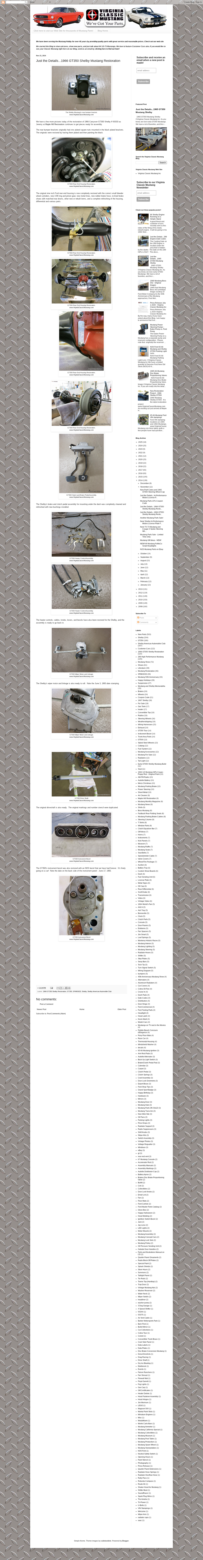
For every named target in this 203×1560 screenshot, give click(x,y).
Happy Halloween (145, 1213)
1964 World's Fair (145, 904)
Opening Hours (144, 1457)
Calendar (141, 1066)
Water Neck (142, 1294)
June (142, 568)
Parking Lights (144, 1120)
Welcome (141, 1511)
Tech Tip (141, 965)
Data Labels (143, 1345)
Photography (143, 1463)
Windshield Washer (146, 1044)
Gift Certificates (144, 1390)
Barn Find (142, 1324)
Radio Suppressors (146, 1129)
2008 (140, 606)
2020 (140, 459)
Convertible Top (144, 713)
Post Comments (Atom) (56, 1014)
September (145, 557)
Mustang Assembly (145, 1234)
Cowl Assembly (144, 1078)
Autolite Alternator (145, 1057)
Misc (140, 1418)
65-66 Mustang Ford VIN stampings (158, 416)
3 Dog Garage (143, 1306)
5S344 (140, 1312)
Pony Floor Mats (144, 1035)
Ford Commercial (145, 1007)
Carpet (140, 1069)
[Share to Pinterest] (69, 988)
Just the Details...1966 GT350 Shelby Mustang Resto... (152, 508)
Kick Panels (142, 841)
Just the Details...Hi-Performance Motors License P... (153, 496)
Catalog (141, 746)
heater (140, 709)
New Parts (142, 634)
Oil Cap (141, 886)
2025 (140, 442)
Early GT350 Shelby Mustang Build (152, 764)
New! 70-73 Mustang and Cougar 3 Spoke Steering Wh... (151, 529)
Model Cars (142, 1022)
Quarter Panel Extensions (148, 1469)
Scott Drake (142, 892)
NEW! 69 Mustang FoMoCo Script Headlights (151, 545)
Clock (140, 916)
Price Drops (142, 1123)
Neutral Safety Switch (146, 1454)
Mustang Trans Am (145, 1111)
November (144, 487)
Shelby (84, 991)
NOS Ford (142, 1451)
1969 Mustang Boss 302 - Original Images (158, 283)
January (143, 585)
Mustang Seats (144, 850)
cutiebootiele (106, 1541)
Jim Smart (142, 934)
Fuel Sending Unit (145, 877)
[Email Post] (51, 988)
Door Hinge (142, 1004)
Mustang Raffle (144, 847)
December (144, 483)
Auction (141, 865)
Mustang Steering (145, 950)
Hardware (142, 1096)
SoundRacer (143, 1493)
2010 (140, 600)
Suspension (143, 683)
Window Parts (143, 826)
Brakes (141, 691)
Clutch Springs (144, 1075)
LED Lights (142, 1228)
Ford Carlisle (143, 1204)
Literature (142, 668)
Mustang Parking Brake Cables (150, 817)
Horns (140, 835)
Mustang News (144, 804)
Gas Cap (141, 1387)
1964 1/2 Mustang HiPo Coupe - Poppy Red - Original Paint (151, 773)
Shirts (140, 807)
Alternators (142, 980)
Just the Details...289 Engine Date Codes (158, 238)
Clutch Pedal (143, 1072)
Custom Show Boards (146, 871)
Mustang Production (146, 1442)
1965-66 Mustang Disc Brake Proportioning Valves (158, 373)
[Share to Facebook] (66, 988)
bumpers (141, 974)
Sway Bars (142, 962)
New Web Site (143, 1114)
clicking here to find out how (106, 49)
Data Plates (142, 1348)
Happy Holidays (144, 680)
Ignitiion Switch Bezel (146, 1219)
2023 (140, 449)
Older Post (122, 1009)
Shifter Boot (142, 1490)
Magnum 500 (143, 1409)
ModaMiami (142, 1421)
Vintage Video (143, 901)
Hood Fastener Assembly (148, 1396)
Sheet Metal (143, 792)
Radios (141, 715)
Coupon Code (143, 697)
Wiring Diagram (144, 971)
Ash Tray (141, 910)
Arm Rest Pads (144, 1054)
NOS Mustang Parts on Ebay (151, 549)
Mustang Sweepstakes (147, 1448)
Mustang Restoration (146, 671)
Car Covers (142, 986)
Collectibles (142, 1189)
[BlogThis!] (60, 988)
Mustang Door (143, 1102)
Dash (140, 874)
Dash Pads (142, 995)
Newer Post (41, 1009)
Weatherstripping (145, 722)
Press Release (144, 1466)
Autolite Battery (144, 780)
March (143, 578)
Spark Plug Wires (145, 1496)
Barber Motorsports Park (148, 1321)
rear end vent (143, 1156)
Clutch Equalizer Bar (146, 829)
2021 (140, 456)
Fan (139, 1198)
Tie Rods (141, 1279)
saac (140, 1520)
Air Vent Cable (144, 1318)
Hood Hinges (143, 1399)
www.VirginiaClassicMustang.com (81, 114)
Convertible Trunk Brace (148, 1339)
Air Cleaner (142, 795)
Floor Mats (142, 1201)
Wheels (141, 694)
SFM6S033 (77, 991)
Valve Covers (143, 859)
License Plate (143, 880)
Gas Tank (141, 706)
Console (141, 922)
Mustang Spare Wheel (147, 1445)
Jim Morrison (143, 1403)
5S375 (140, 1315)
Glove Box (142, 1210)
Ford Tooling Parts (145, 1010)
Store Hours (143, 1270)
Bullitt (140, 1183)
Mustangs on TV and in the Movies (152, 1025)
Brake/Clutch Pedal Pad (147, 1063)
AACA (140, 907)
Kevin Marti (142, 1019)
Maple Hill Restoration (54, 124)
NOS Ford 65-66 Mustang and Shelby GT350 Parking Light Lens (158, 350)
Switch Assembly (144, 1138)
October (143, 554)
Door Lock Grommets (146, 1081)
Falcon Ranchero (145, 1372)
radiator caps (143, 1517)
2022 (140, 453)
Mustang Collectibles (146, 1433)
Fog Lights (142, 1384)
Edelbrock (142, 1366)
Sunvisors (142, 1272)
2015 (140, 477)
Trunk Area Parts (144, 737)
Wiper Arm (142, 1514)
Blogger (125, 1541)
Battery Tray (143, 868)
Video (140, 898)
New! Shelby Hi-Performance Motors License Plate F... (152, 522)
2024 (140, 446)
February (144, 581)
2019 (140, 463)
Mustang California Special (149, 1430)
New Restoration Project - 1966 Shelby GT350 (157, 393)
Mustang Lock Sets (145, 1240)
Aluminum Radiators (146, 983)
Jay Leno (141, 1225)
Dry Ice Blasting (144, 1363)
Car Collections (144, 1330)
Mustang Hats (143, 1105)
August (143, 561)
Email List (142, 1195)
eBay (140, 1150)
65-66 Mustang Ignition (147, 1051)
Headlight (142, 1013)
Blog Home (103, 31)
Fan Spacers (143, 931)
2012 (140, 593)
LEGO (140, 1405)
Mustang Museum (145, 1436)
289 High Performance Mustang (151, 657)
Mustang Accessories (146, 752)
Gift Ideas (141, 832)
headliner (142, 1300)
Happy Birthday (144, 1093)
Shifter (140, 956)
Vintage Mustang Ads (146, 1288)
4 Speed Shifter (144, 1309)
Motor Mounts (143, 1231)
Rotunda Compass (145, 1481)
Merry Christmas (144, 783)
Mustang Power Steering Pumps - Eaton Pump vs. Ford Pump (158, 328)
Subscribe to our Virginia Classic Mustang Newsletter (151, 185)
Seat (140, 769)
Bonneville (142, 913)
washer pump (143, 1303)
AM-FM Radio (143, 777)
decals (140, 1048)
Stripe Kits (142, 1135)
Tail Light (141, 761)
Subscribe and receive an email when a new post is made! (151, 60)
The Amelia (142, 1499)
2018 (140, 466)
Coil (139, 1186)
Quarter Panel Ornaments (148, 1257)
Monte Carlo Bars (145, 1424)
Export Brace (143, 1084)
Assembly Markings (146, 1168)
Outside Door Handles (147, 1249)
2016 (140, 473)
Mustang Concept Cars (147, 1237)
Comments (143, 622)
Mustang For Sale (145, 755)
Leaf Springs (143, 937)
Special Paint (143, 1263)
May (142, 571)
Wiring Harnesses (145, 725)
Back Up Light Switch (146, 1060)
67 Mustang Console (146, 1159)
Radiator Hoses (144, 953)
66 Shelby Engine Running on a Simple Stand (157, 217)
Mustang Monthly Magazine (149, 801)
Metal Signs (142, 883)
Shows (140, 665)
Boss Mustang (143, 811)
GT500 (140, 740)
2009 (140, 603)
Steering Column (145, 820)
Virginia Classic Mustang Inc (149, 173)
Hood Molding (143, 1216)
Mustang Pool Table (146, 1439)
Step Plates (142, 959)
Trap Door (142, 1284)
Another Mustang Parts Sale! (151, 518)
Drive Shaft (142, 1360)
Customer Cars (144, 649)
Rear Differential (144, 889)
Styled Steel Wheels (146, 743)
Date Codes (143, 998)
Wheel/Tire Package (146, 862)
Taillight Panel (143, 1275)
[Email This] (57, 988)
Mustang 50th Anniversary (148, 677)
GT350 (69, 991)
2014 (140, 480)
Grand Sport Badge (146, 1090)
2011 (140, 596)
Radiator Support (145, 1126)
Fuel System (143, 749)
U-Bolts (141, 1505)
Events (140, 1369)
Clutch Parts (143, 919)
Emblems (141, 928)
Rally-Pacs (142, 1478)
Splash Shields (144, 1266)
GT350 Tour (142, 731)
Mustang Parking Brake (147, 786)
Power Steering (144, 789)
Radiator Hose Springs (147, 1472)
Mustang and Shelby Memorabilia (151, 686)
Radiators (142, 758)
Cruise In (141, 992)
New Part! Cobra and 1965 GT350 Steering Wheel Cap (152, 491)
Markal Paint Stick (145, 1412)
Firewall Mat (143, 1378)
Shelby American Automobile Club (99, 991)
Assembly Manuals (145, 1165)
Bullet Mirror (143, 1327)
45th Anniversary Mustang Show (151, 977)
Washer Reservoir (145, 1291)
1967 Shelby (143, 700)
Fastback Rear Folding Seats (149, 813)
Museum (141, 844)
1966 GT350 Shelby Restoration (54, 991)
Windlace (141, 1147)
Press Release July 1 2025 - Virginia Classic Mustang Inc (158, 305)
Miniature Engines (145, 1415)
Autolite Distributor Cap (147, 1172)
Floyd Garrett (143, 1381)
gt (138, 1153)
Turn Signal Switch (145, 968)
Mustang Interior (144, 943)
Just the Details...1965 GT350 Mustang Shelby (156, 260)
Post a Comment (46, 1004)
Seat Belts (142, 853)
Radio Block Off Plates (147, 1260)
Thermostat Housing (146, 1041)
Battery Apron (143, 1174)
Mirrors (141, 1099)
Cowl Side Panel (144, 1342)
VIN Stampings (144, 1508)
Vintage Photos (144, 1141)
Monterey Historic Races (148, 941)
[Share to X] (63, 988)
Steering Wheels (144, 719)
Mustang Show (144, 662)
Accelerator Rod (144, 1162)
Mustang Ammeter (145, 1427)
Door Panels (143, 925)
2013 (140, 589)
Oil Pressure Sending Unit (148, 1246)
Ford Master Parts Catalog (148, 1207)
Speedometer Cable (146, 856)
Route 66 (141, 1484)
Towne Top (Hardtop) (146, 1282)
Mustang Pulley (144, 1243)
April (142, 574)
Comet (140, 1336)
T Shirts (141, 823)
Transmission (143, 895)
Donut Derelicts (144, 1354)
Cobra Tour (142, 1333)
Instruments (142, 838)
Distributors (142, 1001)
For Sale (141, 703)
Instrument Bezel (144, 734)
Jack (140, 1222)
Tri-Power (142, 1502)
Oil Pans (141, 1117)
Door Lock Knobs (145, 1192)
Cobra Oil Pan (143, 989)
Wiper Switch (143, 1297)
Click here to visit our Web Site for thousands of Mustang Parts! (63, 31)
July (142, 564)
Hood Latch (142, 1016)
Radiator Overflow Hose (147, 1475)
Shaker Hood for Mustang (148, 1487)
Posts (141, 618)
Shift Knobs (142, 1132)
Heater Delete (143, 1393)
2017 (140, 470)
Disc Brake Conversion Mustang (151, 1351)
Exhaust (141, 728)
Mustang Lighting (145, 946)
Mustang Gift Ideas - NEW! (150, 540)
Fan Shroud (142, 1375)
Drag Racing (143, 1357)
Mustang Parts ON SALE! (148, 1108)
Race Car (142, 1038)
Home (82, 1009)
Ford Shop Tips (144, 1087)
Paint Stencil (143, 1460)
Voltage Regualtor (145, 1144)
